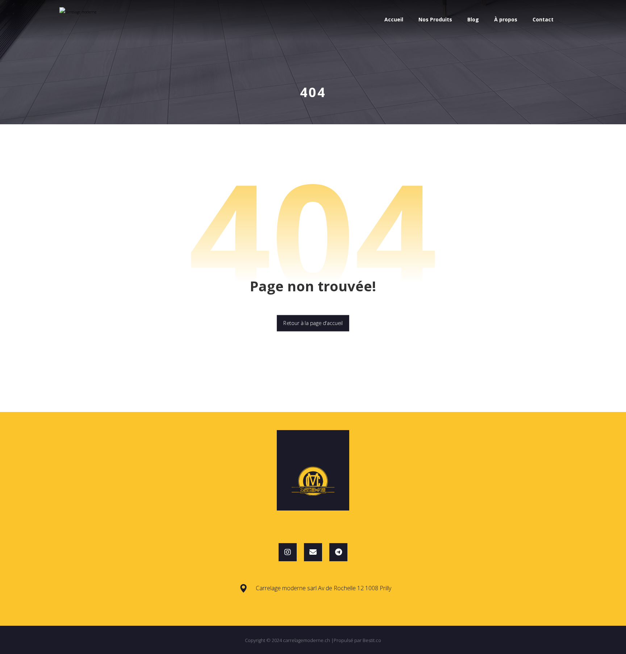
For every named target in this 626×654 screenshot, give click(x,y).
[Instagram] (288, 552)
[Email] (313, 552)
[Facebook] (338, 552)
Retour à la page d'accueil (313, 323)
